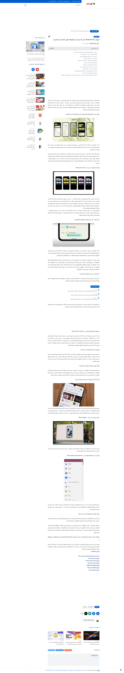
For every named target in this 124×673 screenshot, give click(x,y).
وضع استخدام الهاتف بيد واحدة (90, 62)
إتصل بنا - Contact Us (76, 1)
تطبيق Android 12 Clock (93, 563)
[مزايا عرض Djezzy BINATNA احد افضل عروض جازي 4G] (40, 107)
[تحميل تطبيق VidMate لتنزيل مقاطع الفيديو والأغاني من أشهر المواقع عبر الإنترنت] (40, 115)
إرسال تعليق (94, 655)
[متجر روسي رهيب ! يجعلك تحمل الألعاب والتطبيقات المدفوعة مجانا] (40, 92)
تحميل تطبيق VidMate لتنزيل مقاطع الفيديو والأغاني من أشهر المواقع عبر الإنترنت (30, 116)
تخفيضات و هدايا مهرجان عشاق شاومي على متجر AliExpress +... (74, 643)
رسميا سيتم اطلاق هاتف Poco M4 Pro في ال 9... (56, 643)
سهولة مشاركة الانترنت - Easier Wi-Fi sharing (87, 60)
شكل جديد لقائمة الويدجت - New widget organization (86, 71)
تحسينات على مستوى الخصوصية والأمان (88, 56)
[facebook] (33, 69)
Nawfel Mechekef (92, 43)
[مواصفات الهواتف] (25, 670)
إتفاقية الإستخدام (52, 1)
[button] (93, 613)
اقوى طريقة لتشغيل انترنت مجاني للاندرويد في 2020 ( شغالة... (84, 295)
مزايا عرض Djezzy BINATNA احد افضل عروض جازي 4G (30, 108)
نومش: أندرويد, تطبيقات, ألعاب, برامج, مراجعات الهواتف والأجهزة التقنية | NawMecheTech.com (66, 670)
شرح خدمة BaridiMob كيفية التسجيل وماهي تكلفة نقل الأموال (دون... (82, 291)
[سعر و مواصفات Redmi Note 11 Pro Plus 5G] (40, 146)
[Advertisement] (62, 19)
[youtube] (37, 69)
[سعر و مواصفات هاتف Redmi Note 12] (40, 123)
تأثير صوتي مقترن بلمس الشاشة (90, 64)
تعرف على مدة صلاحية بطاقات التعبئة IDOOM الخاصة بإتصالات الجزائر (31, 132)
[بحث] (25, 5)
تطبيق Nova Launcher (93, 558)
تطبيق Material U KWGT (93, 567)
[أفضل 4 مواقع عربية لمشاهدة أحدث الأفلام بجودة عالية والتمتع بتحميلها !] (40, 76)
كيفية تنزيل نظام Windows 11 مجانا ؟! (35, 55)
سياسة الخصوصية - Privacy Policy (63, 1)
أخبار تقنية (96, 36)
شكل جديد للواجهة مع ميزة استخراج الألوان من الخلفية (85, 52)
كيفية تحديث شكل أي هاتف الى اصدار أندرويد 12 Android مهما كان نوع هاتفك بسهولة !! (79, 75)
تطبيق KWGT (96, 565)
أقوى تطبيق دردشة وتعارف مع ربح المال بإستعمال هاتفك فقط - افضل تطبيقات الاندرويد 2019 (30, 101)
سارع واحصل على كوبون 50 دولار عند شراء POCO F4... (91, 643)
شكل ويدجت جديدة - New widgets (90, 69)
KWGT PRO (89, 565)
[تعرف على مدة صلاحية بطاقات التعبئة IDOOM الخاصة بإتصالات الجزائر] (40, 131)
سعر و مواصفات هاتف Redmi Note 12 (80, 31)
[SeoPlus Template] (98, 670)
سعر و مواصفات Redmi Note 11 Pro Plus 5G (31, 147)
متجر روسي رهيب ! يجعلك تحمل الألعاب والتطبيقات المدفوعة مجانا (30, 93)
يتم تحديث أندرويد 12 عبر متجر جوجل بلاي (88, 66)
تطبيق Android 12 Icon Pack (92, 560)
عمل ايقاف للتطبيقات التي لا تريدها (90, 73)
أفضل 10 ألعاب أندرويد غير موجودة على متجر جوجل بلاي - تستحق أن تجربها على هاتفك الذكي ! (30, 85)
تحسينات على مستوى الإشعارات (90, 58)
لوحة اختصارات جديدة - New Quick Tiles (89, 54)
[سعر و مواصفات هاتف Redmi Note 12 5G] (40, 139)
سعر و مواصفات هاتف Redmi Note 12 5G (31, 140)
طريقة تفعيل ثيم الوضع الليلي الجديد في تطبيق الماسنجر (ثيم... (84, 299)
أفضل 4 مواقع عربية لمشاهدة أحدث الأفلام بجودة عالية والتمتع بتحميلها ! (30, 77)
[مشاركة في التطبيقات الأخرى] (82, 613)
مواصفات (78, 5)
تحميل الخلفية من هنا (93, 570)
